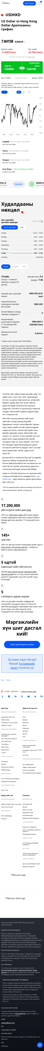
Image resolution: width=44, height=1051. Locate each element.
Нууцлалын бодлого (25, 970)
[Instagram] (9, 696)
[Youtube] (28, 696)
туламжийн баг (20, 1014)
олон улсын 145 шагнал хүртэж (14, 547)
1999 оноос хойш (16, 515)
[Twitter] (22, 696)
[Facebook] (2, 696)
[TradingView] (41, 696)
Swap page (31, 57)
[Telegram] (35, 696)
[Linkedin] (15, 696)
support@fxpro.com (8, 1023)
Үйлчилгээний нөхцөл (9, 970)
